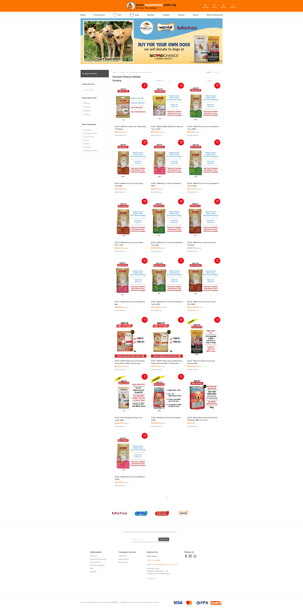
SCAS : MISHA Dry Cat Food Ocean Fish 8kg (201, 243)
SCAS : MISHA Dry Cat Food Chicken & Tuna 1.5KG (203, 184)
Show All (160, 80)
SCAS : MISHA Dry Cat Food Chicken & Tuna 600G (203, 127)
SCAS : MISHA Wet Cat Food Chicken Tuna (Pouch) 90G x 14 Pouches (130, 362)
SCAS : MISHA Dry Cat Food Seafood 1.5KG (130, 478)
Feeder (166, 15)
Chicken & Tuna (91, 133)
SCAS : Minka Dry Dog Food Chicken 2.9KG (166, 418)
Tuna (87, 140)
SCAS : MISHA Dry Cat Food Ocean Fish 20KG (201, 303)
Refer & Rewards (215, 15)
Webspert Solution (152, 602)
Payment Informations (98, 559)
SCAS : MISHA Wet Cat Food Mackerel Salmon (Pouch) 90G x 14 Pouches (166, 362)
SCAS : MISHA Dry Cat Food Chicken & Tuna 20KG (166, 303)
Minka (87, 107)
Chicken (88, 130)
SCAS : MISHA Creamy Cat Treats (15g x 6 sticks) (130, 127)
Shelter (150, 15)
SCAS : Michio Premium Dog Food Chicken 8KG (201, 362)
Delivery (93, 572)
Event (195, 15)
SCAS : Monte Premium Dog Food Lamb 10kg (128, 418)
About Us (93, 556)
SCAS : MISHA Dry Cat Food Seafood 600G (166, 184)
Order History (123, 559)
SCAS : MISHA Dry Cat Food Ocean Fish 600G (129, 184)
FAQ (91, 568)
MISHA (88, 111)
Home (83, 15)
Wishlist (233, 7)
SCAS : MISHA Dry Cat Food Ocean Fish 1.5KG (129, 243)
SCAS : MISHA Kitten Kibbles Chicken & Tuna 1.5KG (167, 127)
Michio (87, 103)
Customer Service (127, 552)
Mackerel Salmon (92, 151)
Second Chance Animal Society (140, 72)
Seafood (88, 147)
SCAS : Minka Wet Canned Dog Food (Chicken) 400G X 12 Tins (202, 418)
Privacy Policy (95, 562)
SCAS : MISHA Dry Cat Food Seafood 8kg (130, 303)
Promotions (99, 15)
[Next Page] (172, 80)
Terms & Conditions (97, 565)
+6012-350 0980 (153, 560)
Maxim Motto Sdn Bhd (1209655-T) (106, 602)
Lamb (87, 144)
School (181, 15)
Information (96, 552)
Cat (119, 15)
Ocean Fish (89, 137)
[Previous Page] (167, 80)
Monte (87, 114)
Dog (137, 15)
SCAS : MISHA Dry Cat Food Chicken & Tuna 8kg (166, 243)
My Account (122, 562)
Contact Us (122, 556)
